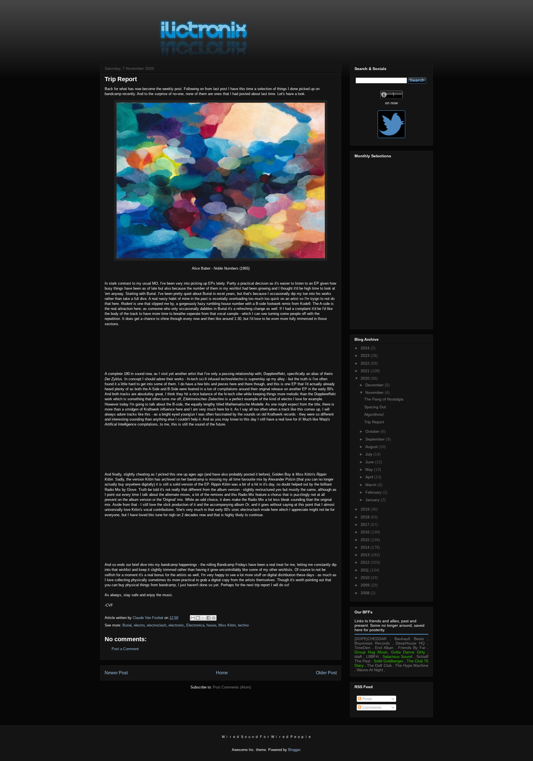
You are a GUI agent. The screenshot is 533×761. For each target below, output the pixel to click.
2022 (366, 363)
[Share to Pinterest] (214, 618)
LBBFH (372, 656)
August (372, 446)
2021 (366, 371)
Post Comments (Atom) (232, 687)
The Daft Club (379, 665)
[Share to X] (203, 618)
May (369, 469)
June (370, 462)
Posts (366, 699)
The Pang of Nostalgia (383, 399)
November (375, 392)
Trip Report (374, 422)
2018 (366, 517)
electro (139, 625)
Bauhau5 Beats (409, 638)
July (369, 454)
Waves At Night (370, 670)
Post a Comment (125, 649)
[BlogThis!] (198, 618)
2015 (366, 540)
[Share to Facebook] (208, 618)
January (373, 500)
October (373, 431)
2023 (366, 355)
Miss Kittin (227, 625)
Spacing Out (375, 407)
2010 (366, 577)
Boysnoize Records (372, 643)
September (375, 439)
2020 (366, 378)
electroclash (156, 625)
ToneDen (362, 647)
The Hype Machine (411, 665)
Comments (371, 707)
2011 (365, 570)
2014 (366, 547)
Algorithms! (374, 414)
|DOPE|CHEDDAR (370, 638)
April (369, 477)
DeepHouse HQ (410, 643)
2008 (366, 593)
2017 (366, 524)
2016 (366, 532)
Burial (127, 625)
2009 (366, 585)
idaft (358, 656)
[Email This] (192, 618)
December (375, 385)
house (211, 625)
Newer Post (116, 672)
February (374, 492)
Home (222, 672)
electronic (176, 625)
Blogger (294, 750)
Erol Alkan (384, 647)
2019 (366, 509)
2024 (366, 348)
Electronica (195, 625)
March (371, 485)
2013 (366, 555)
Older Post (326, 672)
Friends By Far (412, 647)
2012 (366, 562)
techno (243, 625)
